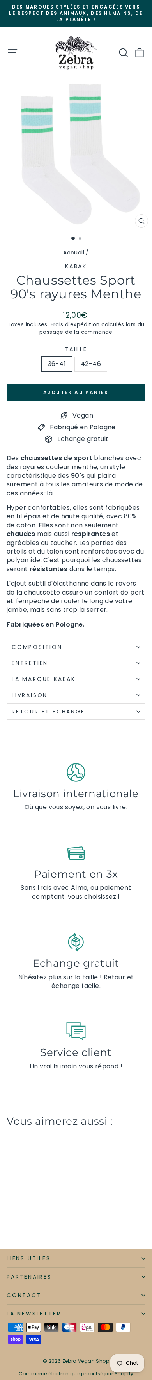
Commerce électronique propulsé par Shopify (76, 1373)
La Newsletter (34, 1313)
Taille (76, 349)
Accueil (73, 252)
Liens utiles (29, 1258)
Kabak (76, 266)
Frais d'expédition (75, 324)
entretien (30, 663)
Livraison (30, 695)
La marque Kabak (44, 679)
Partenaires (29, 1277)
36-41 (57, 363)
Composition (37, 647)
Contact (24, 1295)
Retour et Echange (48, 711)
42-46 (91, 363)
